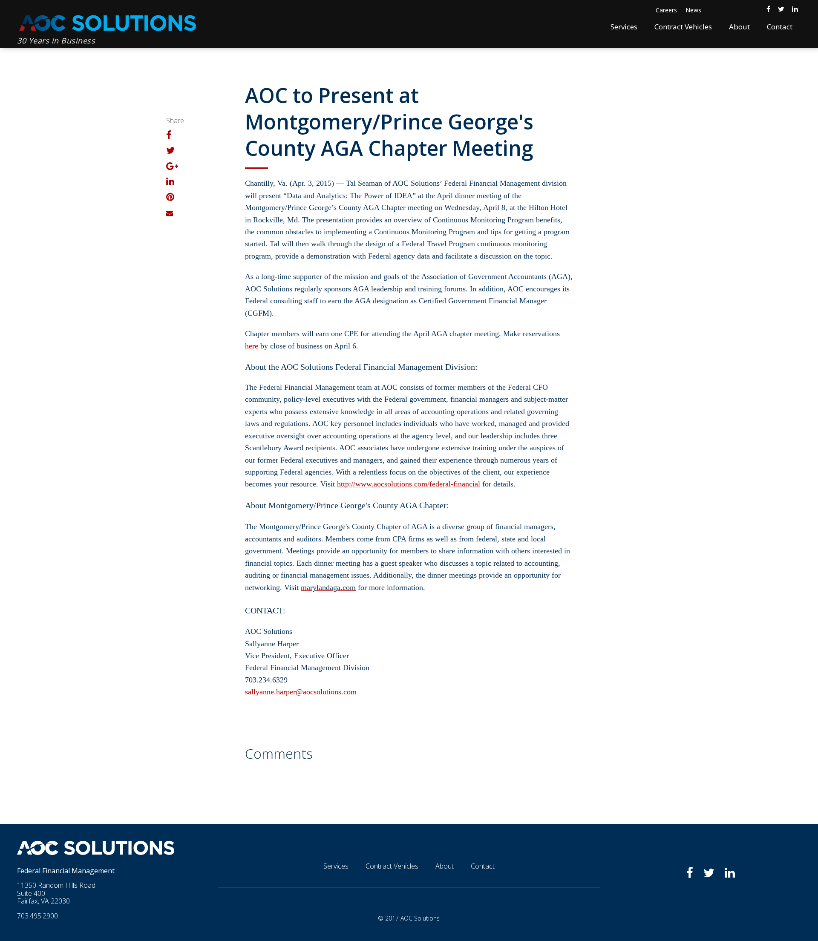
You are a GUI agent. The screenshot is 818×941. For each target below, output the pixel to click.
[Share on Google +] (172, 167)
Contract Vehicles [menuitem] (683, 27)
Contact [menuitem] (779, 27)
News (693, 10)
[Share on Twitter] (170, 151)
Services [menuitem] (624, 27)
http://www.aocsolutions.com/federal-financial (408, 484)
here (251, 346)
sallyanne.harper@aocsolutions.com (301, 692)
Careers (666, 10)
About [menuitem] (739, 27)
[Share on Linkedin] (170, 182)
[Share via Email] (169, 213)
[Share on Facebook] (169, 136)
